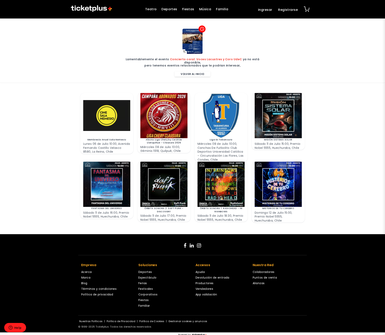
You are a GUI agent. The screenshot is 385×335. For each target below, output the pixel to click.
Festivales (145, 289)
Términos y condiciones (99, 289)
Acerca (86, 272)
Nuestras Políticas (91, 321)
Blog (84, 283)
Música (205, 9)
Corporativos (147, 294)
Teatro (151, 9)
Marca (85, 278)
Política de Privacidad (121, 321)
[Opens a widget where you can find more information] (15, 328)
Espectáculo (147, 278)
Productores (205, 283)
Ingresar (265, 9)
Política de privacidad (97, 294)
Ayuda (200, 272)
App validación (206, 294)
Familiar (144, 306)
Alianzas (258, 283)
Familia (222, 9)
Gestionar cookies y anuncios (187, 321)
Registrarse (288, 9)
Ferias (142, 283)
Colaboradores (263, 272)
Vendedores (204, 289)
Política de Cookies (151, 321)
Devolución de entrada (212, 278)
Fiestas (188, 9)
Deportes (169, 9)
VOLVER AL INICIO (192, 74)
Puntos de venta (265, 278)
